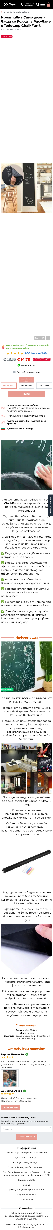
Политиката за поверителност (26, 1167)
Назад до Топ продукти (16, 12)
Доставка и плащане (26, 1157)
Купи (26, 394)
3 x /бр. (44, 385)
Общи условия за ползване (26, 1162)
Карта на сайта (26, 1194)
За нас (26, 1185)
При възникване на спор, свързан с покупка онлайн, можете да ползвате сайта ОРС (26, 1173)
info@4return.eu (26, 1227)
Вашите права (26, 1180)
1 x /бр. (8, 385)
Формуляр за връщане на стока (26, 1189)
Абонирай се (25, 1137)
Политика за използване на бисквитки (26, 1152)
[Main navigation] (42, 4)
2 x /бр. (26, 385)
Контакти (26, 1199)
